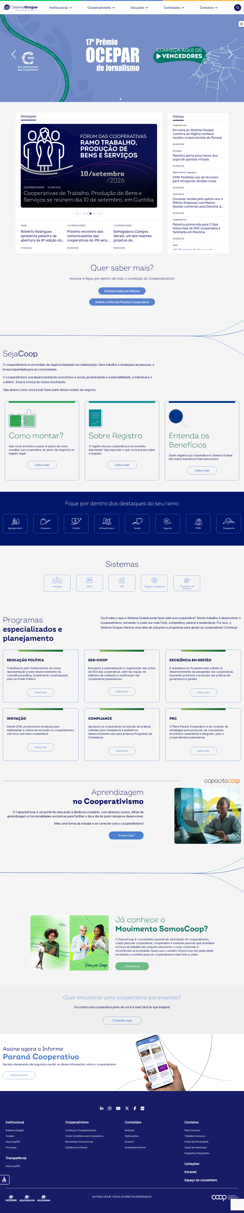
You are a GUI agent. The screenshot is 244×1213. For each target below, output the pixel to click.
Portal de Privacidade (197, 1141)
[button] (237, 7)
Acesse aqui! (126, 835)
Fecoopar (11, 1147)
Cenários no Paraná (76, 1147)
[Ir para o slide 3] (91, 213)
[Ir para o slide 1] (84, 213)
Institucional (58, 8)
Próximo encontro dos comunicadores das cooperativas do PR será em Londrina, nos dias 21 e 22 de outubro (88, 236)
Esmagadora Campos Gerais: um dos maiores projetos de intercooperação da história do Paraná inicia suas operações (133, 236)
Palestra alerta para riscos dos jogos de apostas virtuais (195, 157)
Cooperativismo (99, 8)
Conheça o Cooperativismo (80, 1130)
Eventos (129, 1141)
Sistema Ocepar (15, 1130)
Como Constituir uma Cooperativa (84, 1136)
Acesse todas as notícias (122, 291)
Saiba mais (42, 465)
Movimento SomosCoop (79, 1141)
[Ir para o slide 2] (87, 213)
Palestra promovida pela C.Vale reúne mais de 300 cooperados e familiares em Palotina (196, 228)
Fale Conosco (192, 1130)
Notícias (129, 1130)
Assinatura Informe (135, 1147)
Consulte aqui (122, 1020)
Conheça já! (132, 966)
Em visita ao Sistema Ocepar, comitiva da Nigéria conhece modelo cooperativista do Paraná (197, 134)
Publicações (132, 1136)
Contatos (207, 8)
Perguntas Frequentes (197, 1153)
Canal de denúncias (196, 1147)
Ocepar (10, 1136)
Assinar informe (19, 1075)
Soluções (137, 8)
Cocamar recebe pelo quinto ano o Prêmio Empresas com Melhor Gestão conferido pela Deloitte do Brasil (198, 203)
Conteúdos (172, 8)
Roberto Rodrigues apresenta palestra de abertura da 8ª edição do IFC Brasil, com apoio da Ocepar (41, 236)
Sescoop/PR (13, 1141)
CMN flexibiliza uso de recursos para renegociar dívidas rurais (195, 179)
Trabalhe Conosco (195, 1136)
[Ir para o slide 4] (94, 213)
